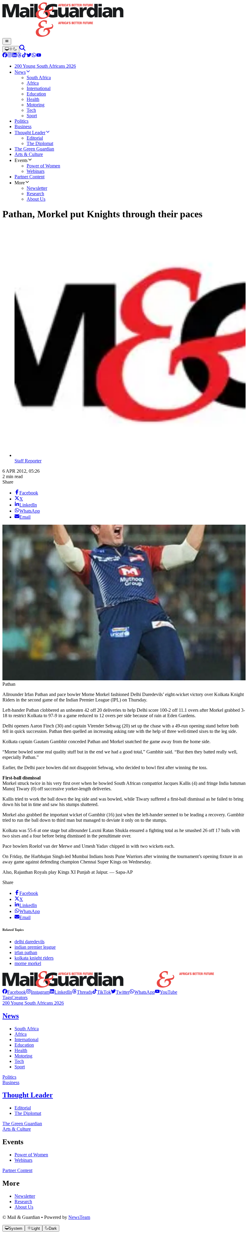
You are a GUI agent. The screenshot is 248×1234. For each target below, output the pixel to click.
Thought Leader (27, 1095)
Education (24, 1045)
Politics (9, 1077)
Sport (20, 1066)
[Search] (22, 49)
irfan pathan (26, 952)
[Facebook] (4, 55)
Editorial (23, 1107)
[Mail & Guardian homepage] (124, 20)
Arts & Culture (16, 1129)
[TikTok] (24, 55)
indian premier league (35, 947)
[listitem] (14, 992)
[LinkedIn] (14, 55)
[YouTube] (38, 55)
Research (23, 1201)
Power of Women (31, 1154)
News (10, 1016)
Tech (19, 1061)
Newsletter (25, 1196)
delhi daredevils (29, 941)
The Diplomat (28, 1113)
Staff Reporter (28, 460)
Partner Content (17, 1170)
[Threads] (19, 55)
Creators (19, 997)
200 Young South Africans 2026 (33, 1003)
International (26, 1039)
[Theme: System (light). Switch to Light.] (10, 49)
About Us (24, 1207)
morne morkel (28, 963)
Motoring (23, 1055)
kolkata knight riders (34, 957)
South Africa (27, 1028)
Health (21, 1050)
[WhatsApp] (33, 55)
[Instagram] (9, 55)
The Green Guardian (22, 1123)
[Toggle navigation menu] (6, 41)
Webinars (23, 1160)
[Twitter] (29, 55)
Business (10, 1082)
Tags (6, 997)
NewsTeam (79, 1217)
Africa (21, 1034)
